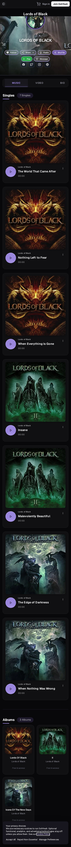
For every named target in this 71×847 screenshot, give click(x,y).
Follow (13, 52)
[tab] (16, 83)
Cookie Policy (43, 834)
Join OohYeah (60, 4)
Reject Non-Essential (27, 839)
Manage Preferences (49, 839)
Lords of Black (24, 167)
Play (29, 59)
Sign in (46, 3)
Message (44, 59)
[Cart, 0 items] (38, 4)
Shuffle (61, 52)
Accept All (11, 839)
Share (28, 52)
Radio (46, 52)
